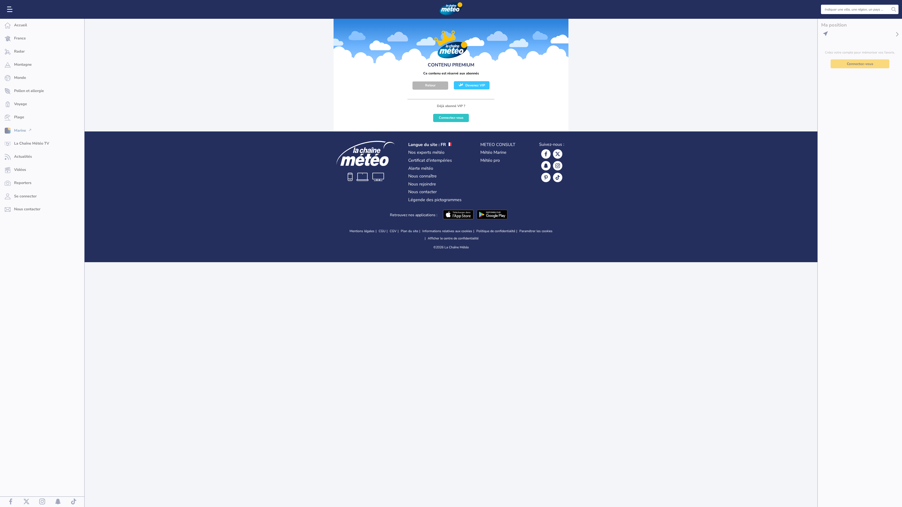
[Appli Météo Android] (492, 215)
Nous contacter (422, 192)
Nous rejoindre (422, 184)
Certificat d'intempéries (430, 160)
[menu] (10, 9)
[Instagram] (557, 165)
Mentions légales (362, 231)
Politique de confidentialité (495, 231)
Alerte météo (420, 168)
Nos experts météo (426, 152)
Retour (430, 85)
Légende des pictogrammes (435, 200)
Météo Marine (493, 152)
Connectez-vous (451, 117)
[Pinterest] (546, 177)
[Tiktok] (557, 177)
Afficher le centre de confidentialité (453, 238)
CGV (393, 231)
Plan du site (409, 231)
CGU (382, 231)
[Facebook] (546, 154)
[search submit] (893, 9)
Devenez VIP (475, 85)
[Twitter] (557, 154)
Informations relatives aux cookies (447, 231)
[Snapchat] (546, 165)
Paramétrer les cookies (535, 231)
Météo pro (490, 160)
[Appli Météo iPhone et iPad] (458, 215)
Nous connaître (422, 176)
